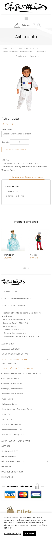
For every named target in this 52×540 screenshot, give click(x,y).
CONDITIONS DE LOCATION (13, 305)
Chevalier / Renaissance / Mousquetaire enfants (21, 373)
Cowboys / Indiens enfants (12, 389)
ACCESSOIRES (7, 344)
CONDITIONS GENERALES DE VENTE (16, 298)
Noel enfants (6, 419)
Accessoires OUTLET (10, 349)
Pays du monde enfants (11, 424)
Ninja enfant (6, 414)
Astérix (33, 254)
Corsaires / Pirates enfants (12, 383)
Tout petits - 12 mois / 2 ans (12, 434)
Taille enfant (6, 129)
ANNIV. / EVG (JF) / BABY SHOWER (15, 441)
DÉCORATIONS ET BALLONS (13, 461)
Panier (27, 25)
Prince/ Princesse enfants (11, 429)
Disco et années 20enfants (12, 394)
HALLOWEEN (6, 466)
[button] (24, 268)
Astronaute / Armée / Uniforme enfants (17, 52)
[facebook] (34, 25)
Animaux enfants (8, 363)
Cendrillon (9, 254)
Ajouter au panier (17, 150)
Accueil (4, 49)
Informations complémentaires (27, 177)
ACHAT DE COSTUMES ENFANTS (23, 49)
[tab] (26, 177)
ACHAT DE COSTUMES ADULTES (14, 354)
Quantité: (5, 142)
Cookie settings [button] (12, 533)
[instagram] (39, 25)
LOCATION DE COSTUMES (12, 472)
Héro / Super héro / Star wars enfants (16, 409)
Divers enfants (7, 399)
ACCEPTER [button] (29, 533)
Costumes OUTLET (9, 451)
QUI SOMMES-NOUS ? (11, 291)
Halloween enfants (9, 404)
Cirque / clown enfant (10, 378)
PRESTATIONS (7, 477)
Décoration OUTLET (9, 456)
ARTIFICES (5, 446)
